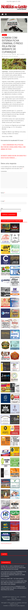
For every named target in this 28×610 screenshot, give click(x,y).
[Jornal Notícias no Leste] (14, 4)
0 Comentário (22, 54)
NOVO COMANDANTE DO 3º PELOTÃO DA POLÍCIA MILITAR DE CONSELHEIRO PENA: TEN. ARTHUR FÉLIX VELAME (13, 567)
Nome (3, 192)
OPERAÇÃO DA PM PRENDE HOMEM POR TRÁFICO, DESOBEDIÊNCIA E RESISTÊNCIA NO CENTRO (13, 588)
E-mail (3, 201)
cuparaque (5, 56)
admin (15, 54)
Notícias (4, 35)
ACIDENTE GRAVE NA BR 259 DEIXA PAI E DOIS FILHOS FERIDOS (13, 157)
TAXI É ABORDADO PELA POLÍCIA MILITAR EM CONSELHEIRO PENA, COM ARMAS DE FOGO (13, 147)
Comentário (4, 171)
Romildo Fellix (4, 566)
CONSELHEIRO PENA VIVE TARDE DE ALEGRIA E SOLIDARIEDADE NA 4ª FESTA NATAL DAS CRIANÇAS (14, 582)
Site (2, 208)
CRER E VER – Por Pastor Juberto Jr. (15, 578)
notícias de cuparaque (13, 56)
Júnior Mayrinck (21, 605)
